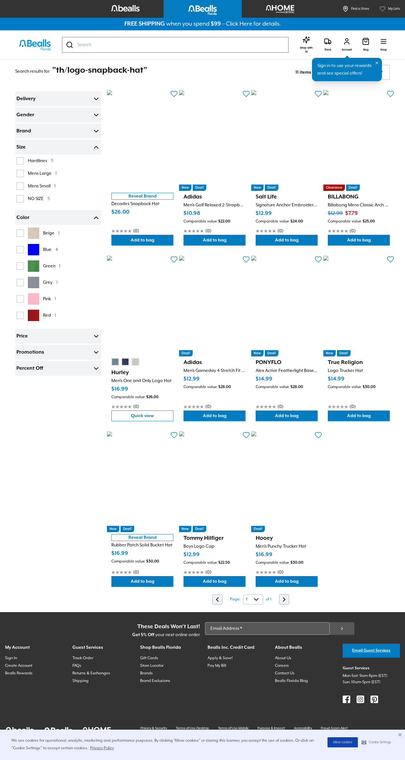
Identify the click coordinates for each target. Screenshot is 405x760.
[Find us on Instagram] (360, 699)
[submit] (342, 628)
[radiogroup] (125, 362)
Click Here (239, 24)
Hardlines (40, 160)
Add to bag (152, 242)
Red (49, 315)
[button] (376, 742)
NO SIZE (39, 198)
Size (21, 147)
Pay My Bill (217, 665)
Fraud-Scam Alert (334, 728)
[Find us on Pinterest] (374, 699)
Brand (23, 131)
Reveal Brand (142, 196)
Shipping (80, 680)
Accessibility (303, 728)
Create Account (18, 665)
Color (22, 218)
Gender (25, 115)
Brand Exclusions (155, 680)
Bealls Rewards (19, 673)
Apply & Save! (220, 658)
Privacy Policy (102, 748)
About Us (283, 658)
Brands (146, 673)
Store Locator (152, 665)
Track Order (82, 658)
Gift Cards (149, 658)
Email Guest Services (371, 650)
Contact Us (285, 673)
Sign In (11, 658)
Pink (49, 298)
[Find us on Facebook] (346, 699)
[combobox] (175, 45)
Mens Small (42, 186)
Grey (50, 282)
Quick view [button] (152, 417)
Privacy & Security (153, 728)
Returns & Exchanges (91, 673)
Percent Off (29, 368)
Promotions (30, 352)
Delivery (25, 99)
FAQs (76, 665)
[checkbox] (20, 161)
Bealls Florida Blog (291, 680)
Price (22, 336)
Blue (50, 249)
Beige (51, 233)
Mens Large (42, 173)
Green (51, 266)
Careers (282, 665)
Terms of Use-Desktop (192, 728)
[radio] (115, 362)
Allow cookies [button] (342, 742)
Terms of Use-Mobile (233, 728)
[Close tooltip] (376, 62)
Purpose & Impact (271, 728)
